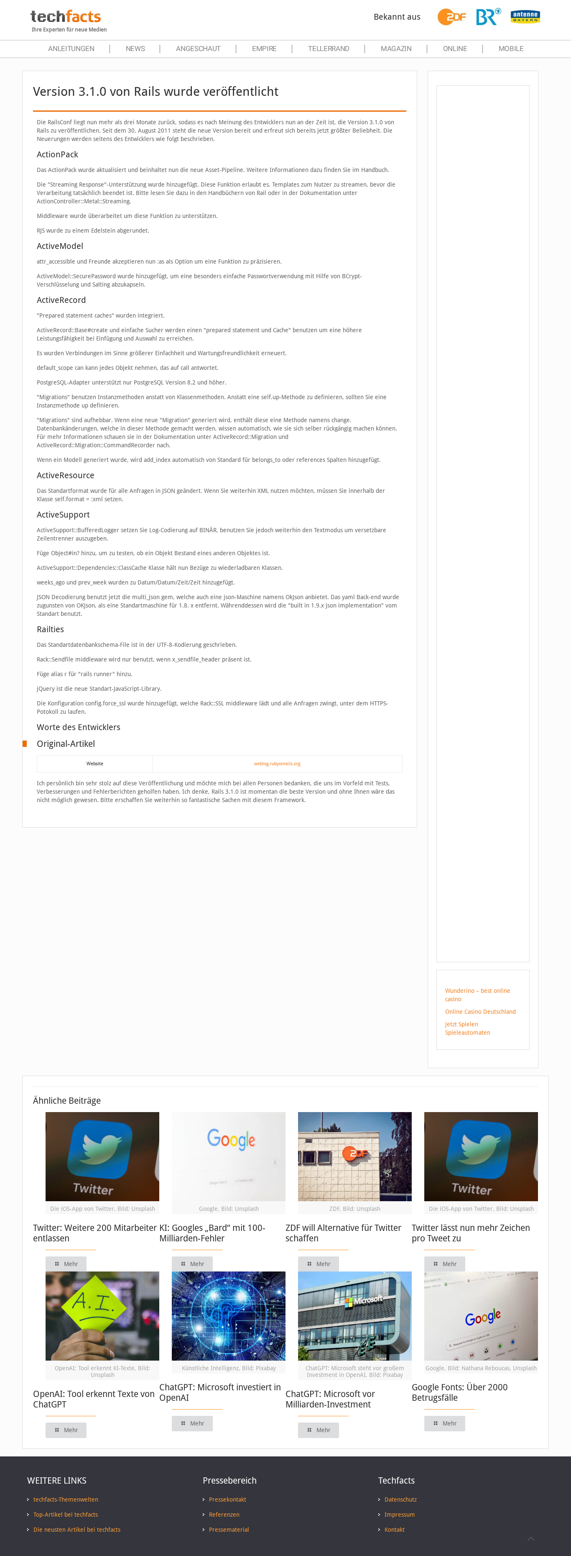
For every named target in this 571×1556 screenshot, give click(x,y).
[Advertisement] (483, 242)
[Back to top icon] (531, 1539)
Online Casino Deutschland (480, 1011)
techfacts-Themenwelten (65, 1499)
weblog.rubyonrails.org (277, 763)
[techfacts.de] (66, 20)
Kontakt (395, 1529)
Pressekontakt (227, 1499)
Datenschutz (401, 1499)
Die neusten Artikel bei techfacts (76, 1529)
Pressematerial (229, 1529)
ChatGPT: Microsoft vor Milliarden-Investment (330, 1399)
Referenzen (224, 1514)
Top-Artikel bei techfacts (65, 1514)
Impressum (400, 1514)
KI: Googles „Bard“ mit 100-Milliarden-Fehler (212, 1233)
